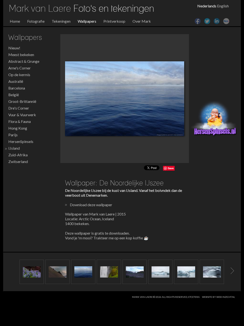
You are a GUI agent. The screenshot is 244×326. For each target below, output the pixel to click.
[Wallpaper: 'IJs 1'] (212, 272)
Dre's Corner (18, 108)
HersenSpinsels (20, 141)
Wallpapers (87, 21)
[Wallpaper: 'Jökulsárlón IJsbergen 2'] (186, 272)
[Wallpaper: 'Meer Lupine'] (32, 272)
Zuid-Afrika (18, 154)
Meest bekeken (21, 54)
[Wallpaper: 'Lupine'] (135, 272)
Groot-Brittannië (22, 101)
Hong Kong (17, 128)
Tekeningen (61, 21)
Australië (15, 81)
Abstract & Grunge (23, 61)
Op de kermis (19, 74)
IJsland (14, 148)
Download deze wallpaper (91, 204)
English (223, 6)
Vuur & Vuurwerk (22, 114)
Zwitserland (18, 161)
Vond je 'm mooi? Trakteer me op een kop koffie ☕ (106, 238)
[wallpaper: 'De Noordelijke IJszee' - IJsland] (124, 98)
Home (15, 21)
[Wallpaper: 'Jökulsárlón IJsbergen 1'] (160, 272)
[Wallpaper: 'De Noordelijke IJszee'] (83, 272)
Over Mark (141, 21)
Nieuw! (14, 48)
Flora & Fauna (19, 121)
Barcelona (16, 88)
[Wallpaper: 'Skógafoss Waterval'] (109, 272)
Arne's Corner (19, 68)
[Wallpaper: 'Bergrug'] (57, 272)
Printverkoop (114, 21)
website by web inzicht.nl (218, 296)
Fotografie (36, 21)
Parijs (13, 134)
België (13, 94)
